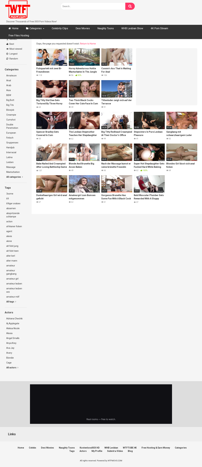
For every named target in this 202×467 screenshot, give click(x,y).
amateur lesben (14, 283)
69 (7, 198)
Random (13, 58)
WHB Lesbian (111, 447)
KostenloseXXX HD (90, 447)
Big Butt (10, 100)
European (11, 133)
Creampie (11, 115)
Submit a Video (115, 451)
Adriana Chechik (14, 318)
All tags (10, 301)
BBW (8, 95)
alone (9, 241)
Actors (83, 451)
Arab (8, 85)
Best (11, 44)
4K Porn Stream (159, 28)
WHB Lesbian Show (132, 28)
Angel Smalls (12, 338)
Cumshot (10, 119)
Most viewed (15, 49)
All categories (13, 177)
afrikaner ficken (14, 226)
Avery (9, 353)
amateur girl (12, 278)
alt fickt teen (12, 251)
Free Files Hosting (19, 35)
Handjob (10, 147)
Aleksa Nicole (13, 328)
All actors (11, 367)
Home (15, 28)
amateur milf (12, 296)
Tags (72, 451)
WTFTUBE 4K (130, 447)
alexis (9, 236)
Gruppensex (12, 142)
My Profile (97, 451)
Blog (130, 451)
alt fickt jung (12, 246)
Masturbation (13, 172)
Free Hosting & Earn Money (156, 447)
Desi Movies (83, 28)
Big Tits (10, 105)
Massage (10, 167)
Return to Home (88, 43)
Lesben (10, 162)
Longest (13, 53)
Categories (36, 28)
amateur (10, 265)
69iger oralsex (13, 203)
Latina (9, 157)
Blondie (10, 357)
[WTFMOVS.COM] (18, 10)
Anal (8, 80)
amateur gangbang (11, 272)
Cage (9, 362)
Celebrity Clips (60, 28)
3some (9, 193)
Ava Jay (10, 348)
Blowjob (10, 110)
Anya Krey (11, 343)
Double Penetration (12, 126)
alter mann (11, 260)
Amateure (11, 75)
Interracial (11, 152)
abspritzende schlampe (13, 215)
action (9, 221)
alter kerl (10, 256)
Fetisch (9, 137)
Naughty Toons (105, 28)
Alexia (9, 333)
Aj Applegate (12, 323)
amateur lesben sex (14, 290)
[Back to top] (191, 457)
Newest (13, 39)
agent (9, 231)
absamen (11, 208)
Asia (8, 90)
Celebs (32, 447)
